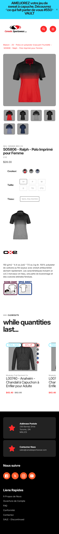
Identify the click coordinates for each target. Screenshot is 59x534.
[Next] (52, 9)
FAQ (5, 505)
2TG (42, 188)
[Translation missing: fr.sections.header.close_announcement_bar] (56, 9)
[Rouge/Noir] (25, 171)
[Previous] (6, 9)
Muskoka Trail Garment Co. (17, 375)
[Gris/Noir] (31, 171)
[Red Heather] (37, 362)
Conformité (9, 510)
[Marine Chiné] (37, 353)
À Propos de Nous (12, 496)
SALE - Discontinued (13, 519)
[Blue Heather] (37, 358)
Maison (6, 45)
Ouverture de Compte (14, 501)
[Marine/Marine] (37, 171)
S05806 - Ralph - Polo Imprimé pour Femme (23, 48)
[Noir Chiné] (37, 345)
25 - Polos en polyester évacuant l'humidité (31, 45)
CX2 (5, 157)
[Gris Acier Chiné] (37, 349)
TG (32, 188)
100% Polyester (30, 199)
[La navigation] (53, 29)
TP (23, 182)
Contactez (8, 515)
